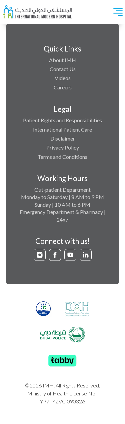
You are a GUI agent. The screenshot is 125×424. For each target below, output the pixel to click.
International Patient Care (62, 129)
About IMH (62, 60)
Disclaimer (62, 138)
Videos (63, 78)
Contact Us (63, 69)
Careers (63, 87)
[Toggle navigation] (118, 12)
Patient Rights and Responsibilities (62, 120)
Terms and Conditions (62, 157)
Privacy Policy (62, 147)
